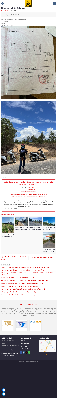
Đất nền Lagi (4, 11)
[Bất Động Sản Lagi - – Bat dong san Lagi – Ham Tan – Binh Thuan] (28, 3)
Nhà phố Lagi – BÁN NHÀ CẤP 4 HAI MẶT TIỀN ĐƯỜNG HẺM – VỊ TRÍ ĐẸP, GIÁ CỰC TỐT (25, 280)
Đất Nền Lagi (24, 341)
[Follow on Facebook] (21, 352)
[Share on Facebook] (2, 177)
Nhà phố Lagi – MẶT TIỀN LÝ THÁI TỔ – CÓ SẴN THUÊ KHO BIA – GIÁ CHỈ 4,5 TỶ (23, 289)
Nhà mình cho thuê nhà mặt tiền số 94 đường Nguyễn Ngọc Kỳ (18, 295)
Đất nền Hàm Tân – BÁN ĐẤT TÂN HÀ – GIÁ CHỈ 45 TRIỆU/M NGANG (19, 286)
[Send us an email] (26, 352)
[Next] (54, 325)
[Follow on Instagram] (24, 352)
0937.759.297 (31, 187)
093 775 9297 (10, 341)
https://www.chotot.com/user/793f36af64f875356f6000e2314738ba (28, 194)
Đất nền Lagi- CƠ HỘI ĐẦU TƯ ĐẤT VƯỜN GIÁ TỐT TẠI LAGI (17, 277)
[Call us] (29, 352)
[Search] (54, 3)
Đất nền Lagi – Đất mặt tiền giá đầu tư (43, 257)
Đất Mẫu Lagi (25, 343)
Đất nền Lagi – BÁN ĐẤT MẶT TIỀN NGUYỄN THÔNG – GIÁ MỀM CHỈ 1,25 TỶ (22, 283)
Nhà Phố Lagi (24, 346)
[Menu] (2, 3)
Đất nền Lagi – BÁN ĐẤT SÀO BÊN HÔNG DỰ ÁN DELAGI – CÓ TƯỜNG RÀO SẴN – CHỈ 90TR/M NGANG (27, 274)
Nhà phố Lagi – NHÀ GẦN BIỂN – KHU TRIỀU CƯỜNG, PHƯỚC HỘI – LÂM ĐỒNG (22, 270)
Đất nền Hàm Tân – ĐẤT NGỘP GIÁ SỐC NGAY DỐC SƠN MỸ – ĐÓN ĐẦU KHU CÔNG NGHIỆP (26, 267)
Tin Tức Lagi (24, 348)
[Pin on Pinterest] (5, 177)
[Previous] (2, 325)
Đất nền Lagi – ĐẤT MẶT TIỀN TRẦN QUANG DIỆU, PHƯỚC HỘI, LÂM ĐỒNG (21, 292)
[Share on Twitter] (3, 177)
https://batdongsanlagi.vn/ (28, 191)
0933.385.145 (31, 189)
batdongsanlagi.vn (33, 361)
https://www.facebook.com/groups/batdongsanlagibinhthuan (28, 196)
